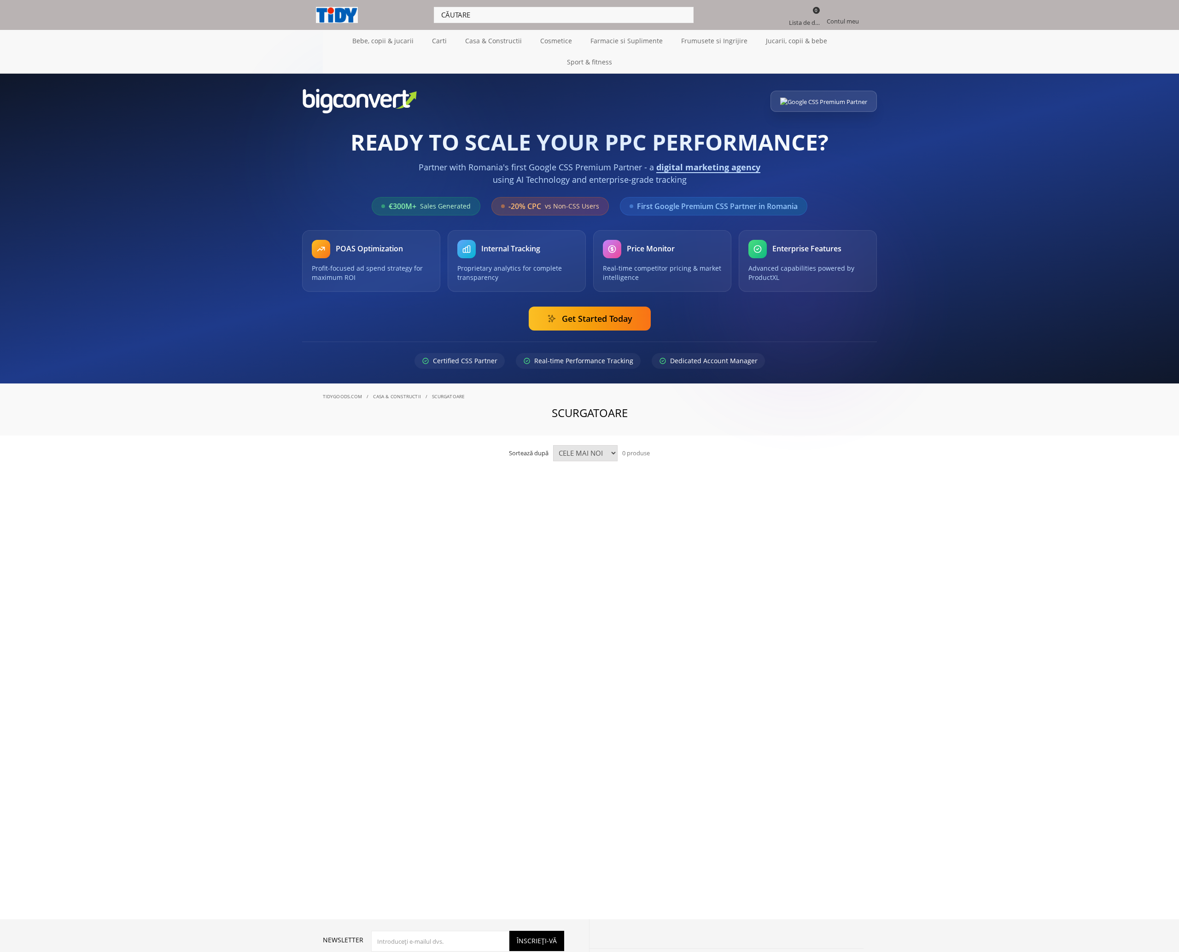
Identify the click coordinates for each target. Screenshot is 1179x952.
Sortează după (529, 453)
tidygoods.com (342, 396)
